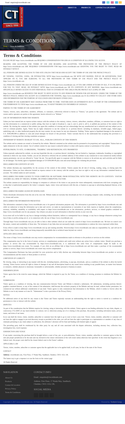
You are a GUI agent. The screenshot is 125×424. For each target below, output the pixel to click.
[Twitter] (41, 395)
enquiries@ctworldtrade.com (51, 377)
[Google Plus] (46, 395)
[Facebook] (36, 395)
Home (68, 15)
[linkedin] (52, 395)
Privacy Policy (10, 389)
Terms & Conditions (13, 392)
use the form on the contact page (41, 358)
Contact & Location (107, 15)
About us (78, 15)
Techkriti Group (116, 402)
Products (89, 15)
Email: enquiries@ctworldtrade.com (17, 2)
